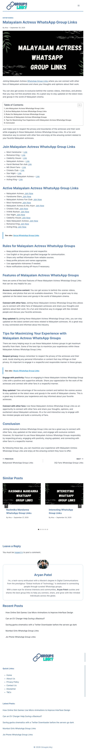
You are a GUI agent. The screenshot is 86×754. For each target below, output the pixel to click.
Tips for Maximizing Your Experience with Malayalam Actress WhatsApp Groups (38, 120)
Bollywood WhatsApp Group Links (18, 461)
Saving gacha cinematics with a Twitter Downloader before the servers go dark (41, 625)
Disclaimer (11, 689)
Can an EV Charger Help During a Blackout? (25, 618)
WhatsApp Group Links (37, 81)
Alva (6, 28)
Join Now (28, 193)
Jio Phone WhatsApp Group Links (21, 637)
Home (9, 675)
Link (25, 152)
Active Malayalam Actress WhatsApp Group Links (26, 111)
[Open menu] (78, 5)
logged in (19, 552)
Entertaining (8, 18)
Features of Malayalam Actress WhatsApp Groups (26, 117)
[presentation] (22, 493)
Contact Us (11, 685)
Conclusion (10, 123)
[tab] (38, 529)
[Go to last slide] (6, 505)
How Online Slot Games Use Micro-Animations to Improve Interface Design (39, 612)
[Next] (80, 505)
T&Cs (8, 692)
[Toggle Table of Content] (78, 105)
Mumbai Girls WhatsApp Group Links (22, 631)
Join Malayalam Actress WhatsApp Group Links (24, 108)
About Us (10, 679)
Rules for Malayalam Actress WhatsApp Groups (25, 114)
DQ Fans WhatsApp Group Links (68, 461)
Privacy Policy (12, 682)
